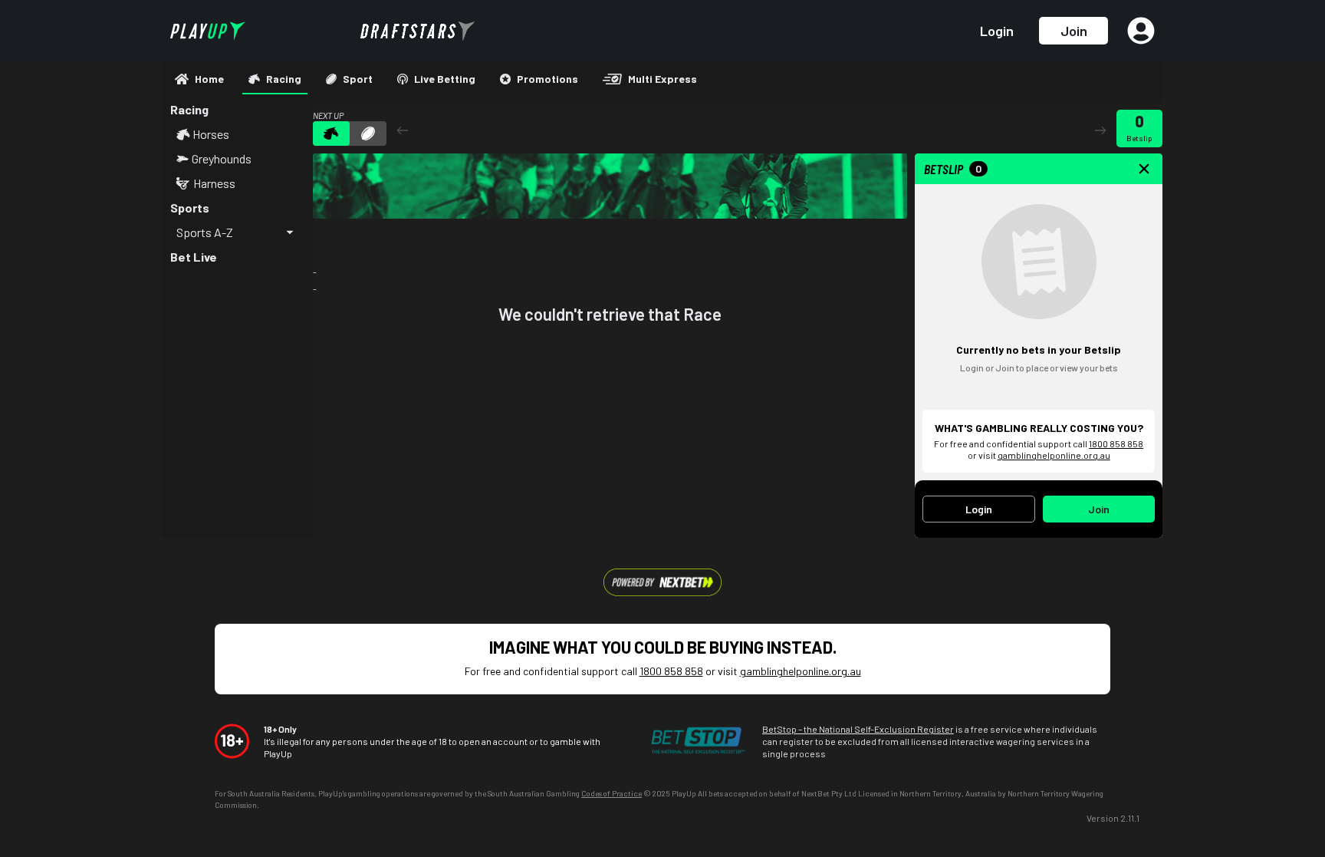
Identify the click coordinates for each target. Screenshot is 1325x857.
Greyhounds (222, 159)
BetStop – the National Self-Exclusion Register (858, 729)
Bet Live (193, 256)
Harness (214, 183)
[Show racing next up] (331, 133)
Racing (283, 78)
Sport (358, 78)
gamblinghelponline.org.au (1054, 455)
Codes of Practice (611, 793)
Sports (189, 207)
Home (209, 78)
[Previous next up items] (402, 130)
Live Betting (444, 78)
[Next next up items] (1100, 130)
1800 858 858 (1116, 443)
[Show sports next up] (368, 133)
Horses (210, 134)
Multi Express (662, 78)
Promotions (547, 78)
